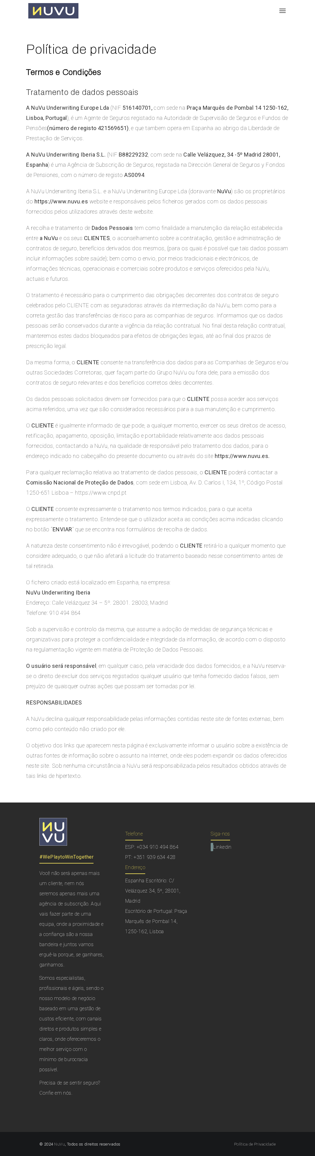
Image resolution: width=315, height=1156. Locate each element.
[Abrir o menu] (282, 11)
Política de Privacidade (255, 1144)
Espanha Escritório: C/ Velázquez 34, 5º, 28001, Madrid (153, 891)
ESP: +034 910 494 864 (151, 847)
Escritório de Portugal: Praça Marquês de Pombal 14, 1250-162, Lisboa (156, 921)
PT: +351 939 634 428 (150, 857)
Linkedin (222, 847)
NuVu (59, 1144)
